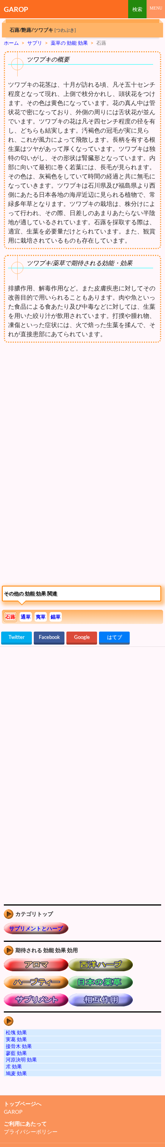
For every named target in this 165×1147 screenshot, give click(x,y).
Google (82, 637)
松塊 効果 (16, 1032)
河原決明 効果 (21, 1059)
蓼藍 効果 (16, 1053)
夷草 (41, 617)
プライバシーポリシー (31, 1131)
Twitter (16, 637)
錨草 (56, 617)
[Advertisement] (64, 409)
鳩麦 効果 (16, 1073)
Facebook (49, 637)
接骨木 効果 (19, 1046)
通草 (26, 617)
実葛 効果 (16, 1039)
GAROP (16, 9)
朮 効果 (14, 1066)
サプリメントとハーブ (36, 928)
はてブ (114, 637)
